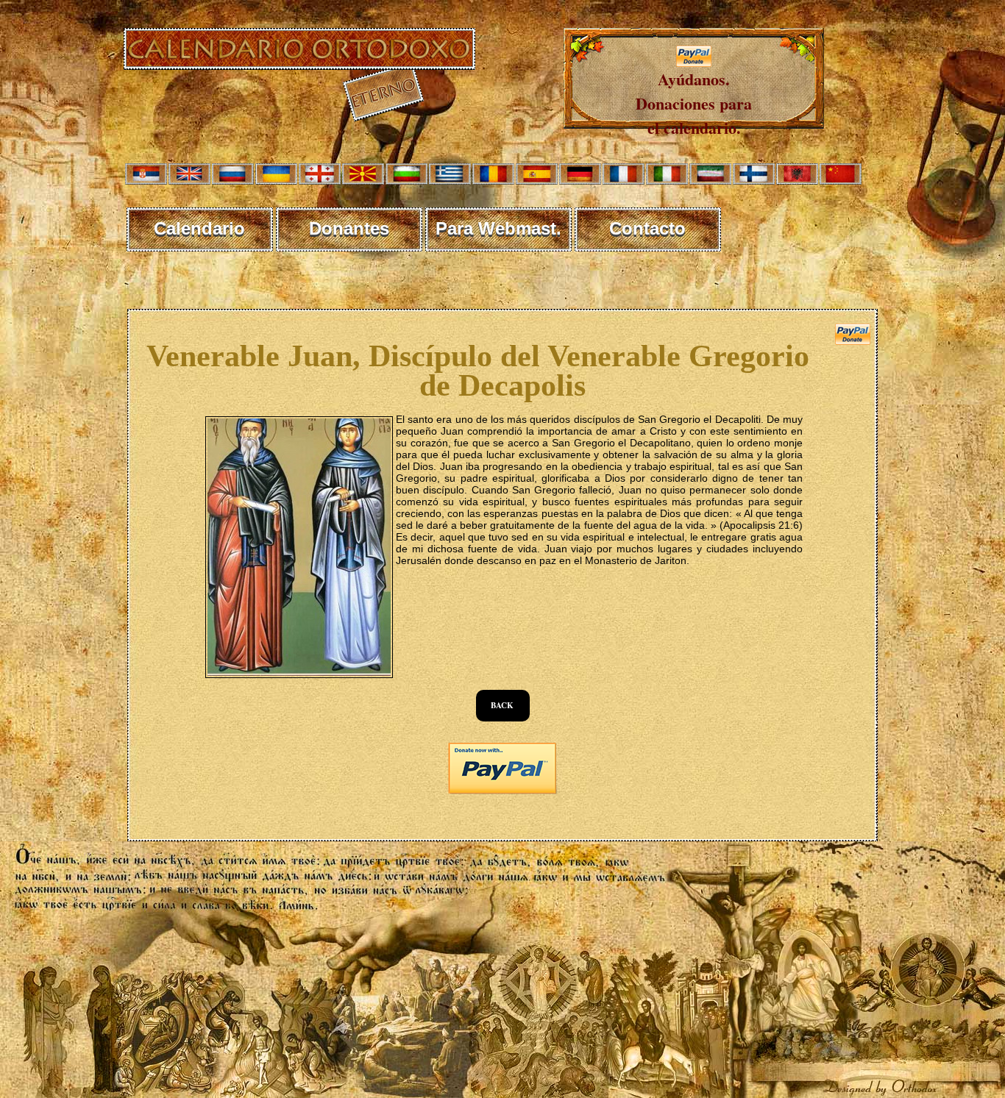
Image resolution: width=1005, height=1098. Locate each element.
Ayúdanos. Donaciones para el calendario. (694, 103)
